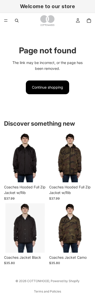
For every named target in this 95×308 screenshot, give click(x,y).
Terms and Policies (47, 291)
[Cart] (88, 20)
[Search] (16, 20)
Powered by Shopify (65, 281)
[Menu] (6, 20)
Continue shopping (47, 87)
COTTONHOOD (38, 281)
